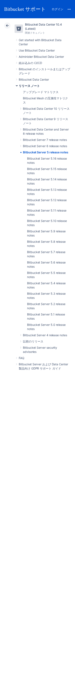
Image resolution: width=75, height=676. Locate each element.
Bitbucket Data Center (34, 79)
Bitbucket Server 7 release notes (45, 140)
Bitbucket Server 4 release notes (45, 335)
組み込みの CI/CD (30, 63)
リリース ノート (29, 85)
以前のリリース (33, 341)
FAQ (21, 358)
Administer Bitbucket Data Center (41, 56)
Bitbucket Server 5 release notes (45, 152)
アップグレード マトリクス (41, 92)
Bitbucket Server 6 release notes (45, 146)
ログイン (57, 9)
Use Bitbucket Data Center (37, 50)
